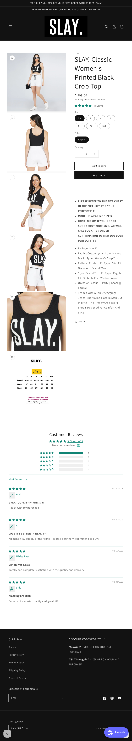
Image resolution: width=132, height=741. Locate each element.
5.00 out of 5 (75, 441)
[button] (10, 27)
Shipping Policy (17, 670)
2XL (92, 126)
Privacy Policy (16, 654)
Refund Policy (16, 662)
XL (79, 126)
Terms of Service (18, 678)
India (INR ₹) (17, 728)
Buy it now (99, 175)
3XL (104, 126)
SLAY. (104, 728)
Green (81, 139)
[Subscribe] (62, 698)
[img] (17, 489)
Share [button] (82, 321)
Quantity (79, 147)
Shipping (79, 99)
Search (12, 647)
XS (79, 118)
